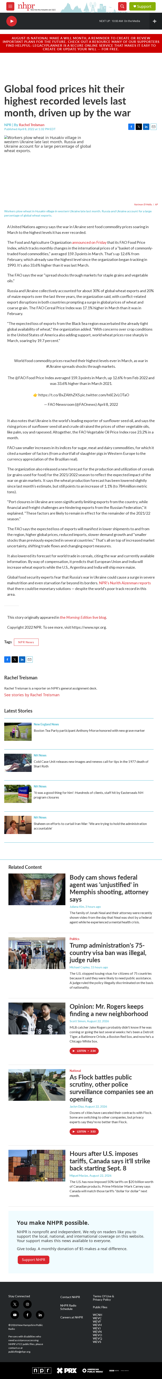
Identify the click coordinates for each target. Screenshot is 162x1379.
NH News (40, 755)
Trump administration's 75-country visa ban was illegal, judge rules (108, 952)
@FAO (20, 377)
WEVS (97, 1342)
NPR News (26, 642)
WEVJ (97, 1328)
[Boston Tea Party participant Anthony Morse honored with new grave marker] (18, 732)
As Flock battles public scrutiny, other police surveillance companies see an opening (111, 1087)
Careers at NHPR (71, 1317)
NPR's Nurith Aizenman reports (125, 582)
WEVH (97, 1325)
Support (144, 6)
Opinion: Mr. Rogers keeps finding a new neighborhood (109, 1010)
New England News (46, 724)
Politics (74, 939)
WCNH (97, 1314)
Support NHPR (33, 1259)
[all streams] (156, 21)
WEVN (97, 1331)
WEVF (97, 1321)
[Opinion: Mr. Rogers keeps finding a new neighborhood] (36, 1018)
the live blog (83, 617)
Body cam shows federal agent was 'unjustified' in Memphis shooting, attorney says (109, 888)
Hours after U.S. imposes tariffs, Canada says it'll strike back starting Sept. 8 (110, 1161)
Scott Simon (78, 1021)
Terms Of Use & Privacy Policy (103, 1298)
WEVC (97, 1318)
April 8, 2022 (107, 404)
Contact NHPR (70, 1297)
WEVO (97, 1335)
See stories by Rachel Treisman (31, 694)
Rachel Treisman (32, 124)
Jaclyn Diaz (77, 1106)
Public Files (100, 1307)
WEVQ (97, 1338)
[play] (11, 21)
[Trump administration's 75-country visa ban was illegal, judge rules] (36, 953)
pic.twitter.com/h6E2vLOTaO (104, 394)
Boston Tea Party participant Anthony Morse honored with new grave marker (89, 730)
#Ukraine (53, 366)
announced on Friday (89, 242)
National (75, 1070)
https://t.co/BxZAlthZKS (59, 394)
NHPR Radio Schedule (68, 1307)
